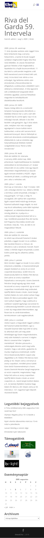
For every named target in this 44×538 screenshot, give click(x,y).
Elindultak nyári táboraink (15, 432)
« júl (6, 507)
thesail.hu (19, 534)
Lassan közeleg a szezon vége (16, 428)
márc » (12, 507)
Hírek (31, 39)
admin (13, 39)
